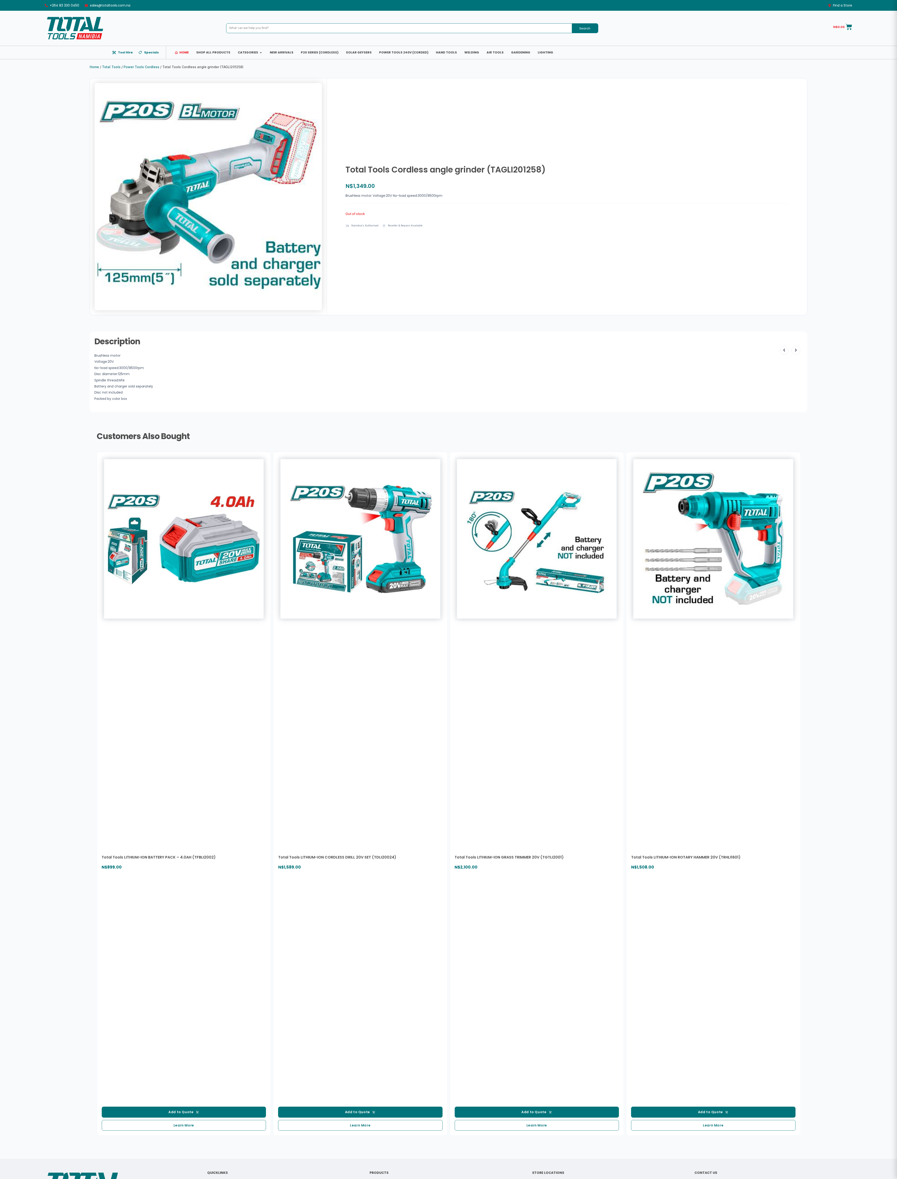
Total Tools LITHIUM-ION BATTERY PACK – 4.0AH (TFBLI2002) (159, 857)
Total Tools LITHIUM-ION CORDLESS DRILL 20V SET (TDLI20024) (337, 857)
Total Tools (111, 67)
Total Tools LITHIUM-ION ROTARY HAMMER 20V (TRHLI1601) (685, 857)
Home (94, 67)
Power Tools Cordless (141, 67)
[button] (784, 350)
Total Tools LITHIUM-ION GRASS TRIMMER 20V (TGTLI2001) (509, 857)
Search (584, 28)
